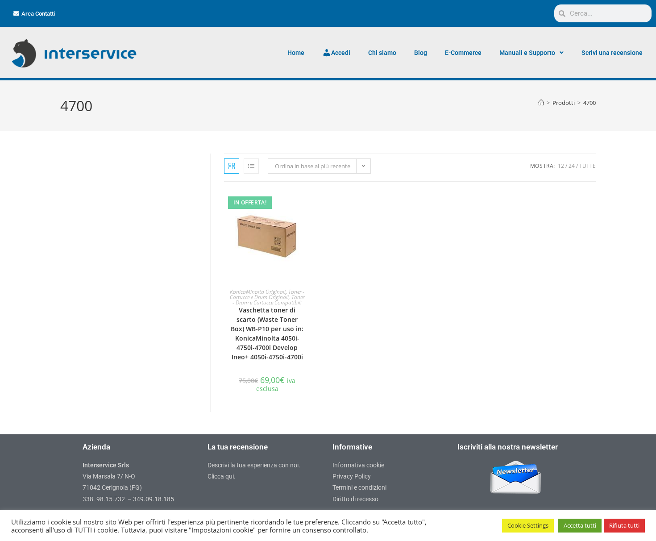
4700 (589, 103)
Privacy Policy (351, 476)
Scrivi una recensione (612, 52)
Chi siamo (382, 52)
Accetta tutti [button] (580, 525)
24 (572, 166)
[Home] (541, 103)
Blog (420, 52)
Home (295, 52)
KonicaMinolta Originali (258, 291)
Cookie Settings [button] (527, 525)
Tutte (587, 166)
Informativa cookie (358, 465)
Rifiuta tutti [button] (624, 525)
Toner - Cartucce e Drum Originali (267, 294)
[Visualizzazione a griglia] (231, 166)
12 (561, 166)
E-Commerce (463, 52)
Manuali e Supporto (527, 52)
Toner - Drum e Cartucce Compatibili (268, 299)
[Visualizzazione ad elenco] (251, 166)
